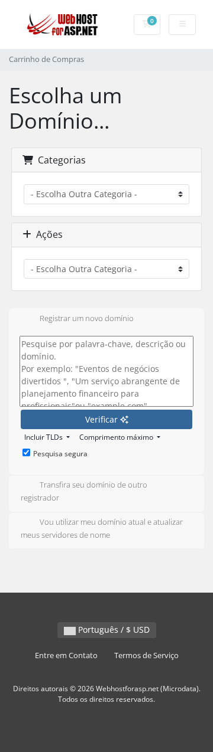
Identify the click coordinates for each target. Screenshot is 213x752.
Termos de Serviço (146, 655)
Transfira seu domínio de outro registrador (84, 491)
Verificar (102, 419)
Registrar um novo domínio (87, 318)
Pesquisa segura (60, 454)
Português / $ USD (113, 629)
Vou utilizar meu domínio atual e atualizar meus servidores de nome (102, 528)
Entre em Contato (66, 655)
